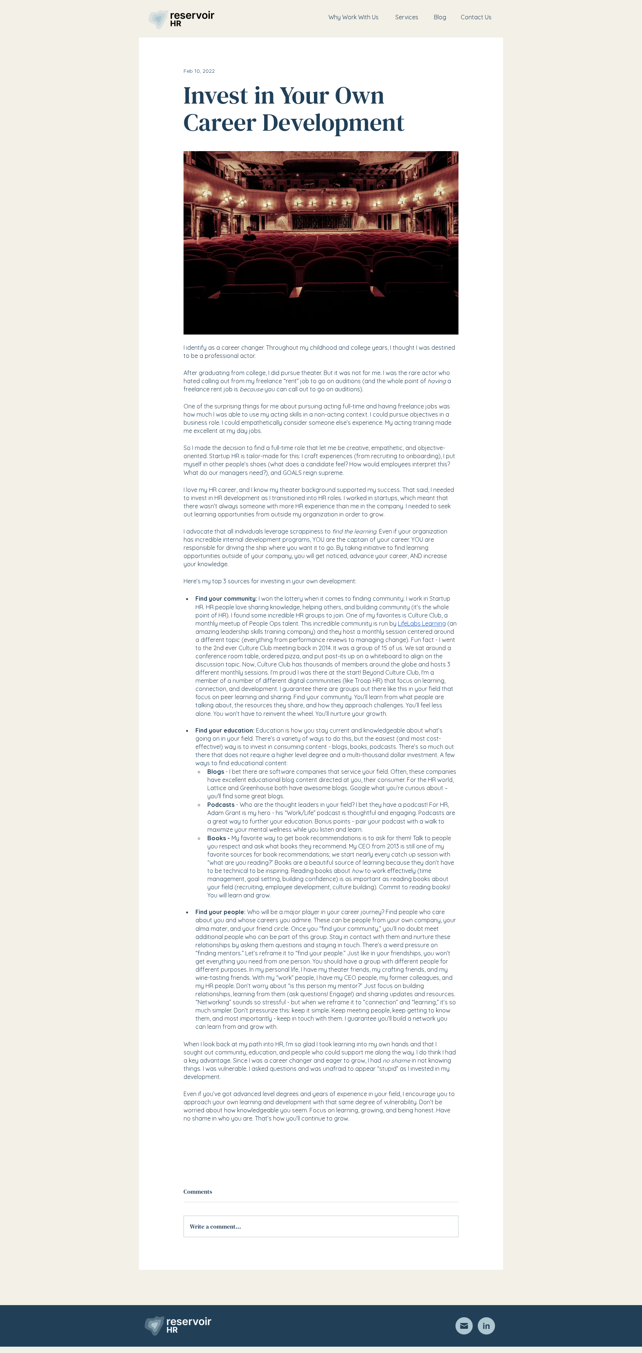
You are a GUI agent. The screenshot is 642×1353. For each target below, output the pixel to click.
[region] (353, 17)
